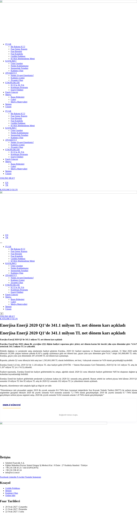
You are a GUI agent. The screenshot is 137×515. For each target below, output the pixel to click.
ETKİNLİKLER (12, 82)
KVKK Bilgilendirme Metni (23, 58)
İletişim (8, 104)
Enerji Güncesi (11, 92)
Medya (8, 95)
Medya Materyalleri (19, 102)
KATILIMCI (10, 61)
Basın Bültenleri (17, 97)
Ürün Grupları (17, 63)
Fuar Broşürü (16, 51)
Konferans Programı (19, 87)
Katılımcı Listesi (17, 78)
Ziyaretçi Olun (17, 80)
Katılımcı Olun (17, 70)
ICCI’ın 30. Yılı (17, 85)
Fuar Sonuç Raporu (19, 49)
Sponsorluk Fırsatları (19, 68)
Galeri (13, 99)
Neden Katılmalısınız (19, 66)
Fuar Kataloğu (17, 54)
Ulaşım (8, 107)
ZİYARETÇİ (11, 73)
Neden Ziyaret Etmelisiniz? (22, 75)
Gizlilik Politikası (18, 56)
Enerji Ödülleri (17, 90)
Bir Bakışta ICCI (18, 46)
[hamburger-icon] (1, 242)
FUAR (8, 44)
